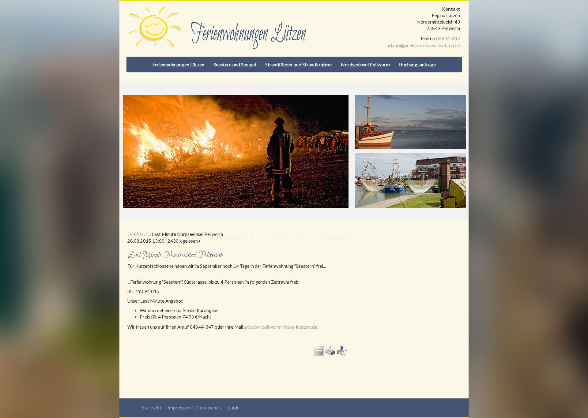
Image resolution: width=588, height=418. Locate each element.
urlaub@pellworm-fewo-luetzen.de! (281, 327)
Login (233, 407)
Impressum (179, 407)
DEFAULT (138, 234)
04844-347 (448, 38)
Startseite (152, 407)
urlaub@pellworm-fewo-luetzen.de (423, 45)
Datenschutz (209, 407)
